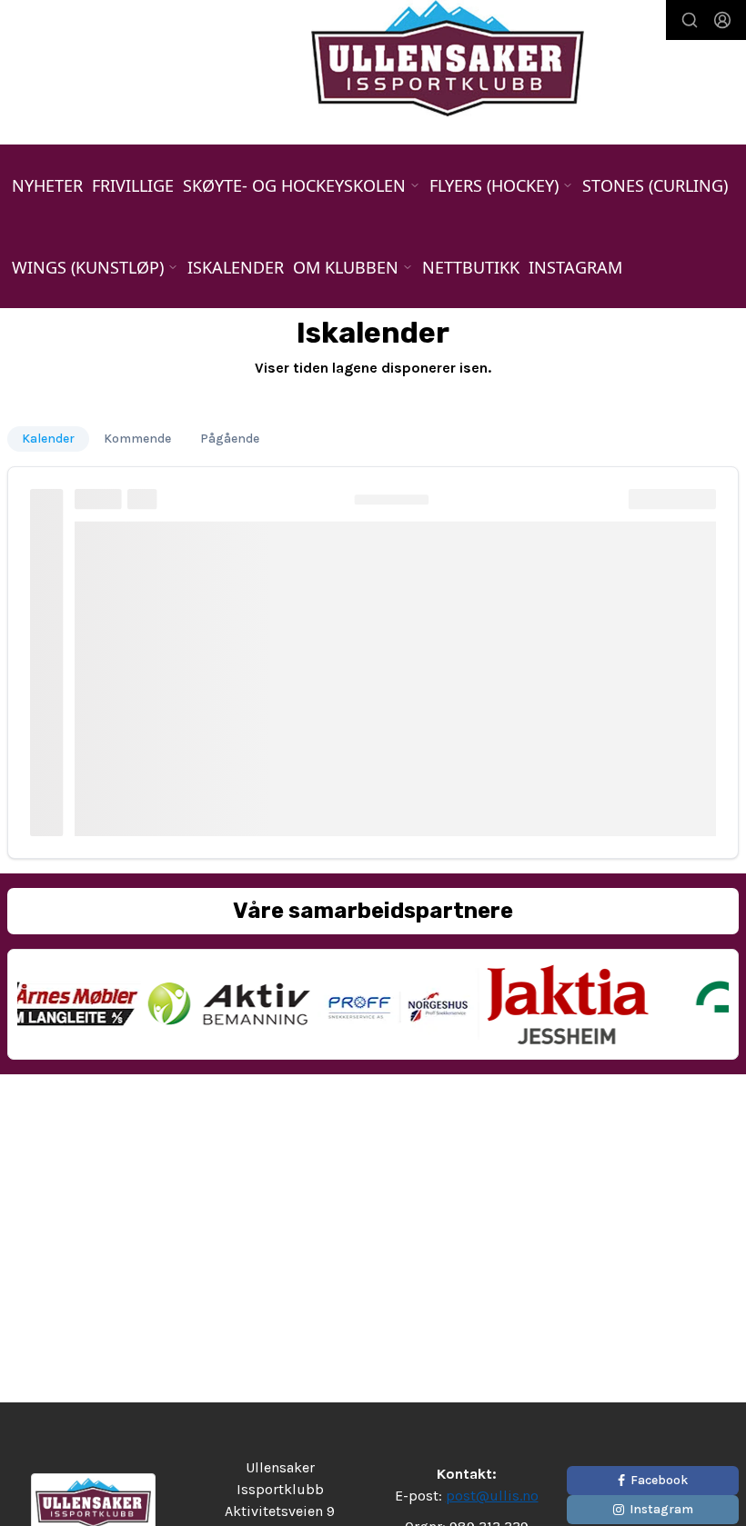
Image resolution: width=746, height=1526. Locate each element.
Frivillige (133, 185)
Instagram (575, 267)
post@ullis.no (492, 1495)
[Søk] (689, 20)
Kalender (48, 438)
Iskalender (235, 267)
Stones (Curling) (655, 185)
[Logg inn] (722, 20)
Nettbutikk (470, 267)
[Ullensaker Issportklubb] (447, 58)
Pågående (229, 438)
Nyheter (47, 185)
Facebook (659, 1480)
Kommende (137, 438)
